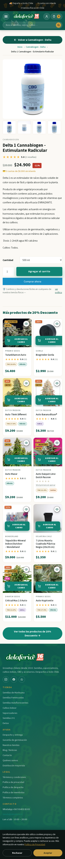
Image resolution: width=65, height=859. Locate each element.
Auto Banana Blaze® (46, 414)
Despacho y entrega (13, 734)
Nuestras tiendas (11, 745)
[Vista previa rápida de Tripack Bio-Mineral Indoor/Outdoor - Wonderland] (26, 509)
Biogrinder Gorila (45, 354)
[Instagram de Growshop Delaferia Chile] (6, 679)
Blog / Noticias (10, 750)
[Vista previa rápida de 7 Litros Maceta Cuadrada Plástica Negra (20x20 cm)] (57, 509)
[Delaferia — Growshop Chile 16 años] (26, 16)
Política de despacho (13, 787)
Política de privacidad (13, 782)
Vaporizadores (10, 712)
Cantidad (8, 260)
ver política (58, 291)
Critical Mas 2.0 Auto (16, 600)
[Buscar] (58, 25)
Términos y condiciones (14, 777)
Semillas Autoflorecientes (15, 702)
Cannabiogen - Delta (36, 47)
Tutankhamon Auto (15, 354)
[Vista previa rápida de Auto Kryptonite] (57, 569)
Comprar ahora (32, 281)
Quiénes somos (10, 760)
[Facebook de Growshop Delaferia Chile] (14, 679)
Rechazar (17, 852)
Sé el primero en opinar (45, 485)
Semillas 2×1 (9, 717)
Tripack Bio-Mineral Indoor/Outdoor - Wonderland (15, 544)
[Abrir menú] (6, 16)
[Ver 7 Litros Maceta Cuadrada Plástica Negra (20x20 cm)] (48, 518)
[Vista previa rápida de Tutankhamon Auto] (26, 324)
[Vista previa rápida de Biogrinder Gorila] (57, 324)
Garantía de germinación (15, 739)
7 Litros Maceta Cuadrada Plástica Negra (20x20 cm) (45, 544)
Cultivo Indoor (9, 707)
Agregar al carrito (39, 271)
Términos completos (13, 797)
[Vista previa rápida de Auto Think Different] (26, 383)
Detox (6, 723)
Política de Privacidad (34, 844)
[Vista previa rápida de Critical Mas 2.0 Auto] (26, 569)
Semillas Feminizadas (13, 697)
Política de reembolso (13, 792)
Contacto (7, 755)
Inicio (20, 47)
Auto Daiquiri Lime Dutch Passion (46, 475)
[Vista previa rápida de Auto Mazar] (26, 443)
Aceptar (48, 852)
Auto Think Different (16, 414)
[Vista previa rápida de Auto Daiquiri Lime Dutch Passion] (57, 443)
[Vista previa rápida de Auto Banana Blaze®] (57, 383)
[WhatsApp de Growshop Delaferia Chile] (22, 679)
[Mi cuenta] (46, 16)
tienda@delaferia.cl (12, 814)
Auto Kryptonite (44, 600)
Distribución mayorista (14, 765)
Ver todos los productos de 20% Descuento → (32, 633)
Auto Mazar (11, 473)
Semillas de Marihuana (13, 692)
